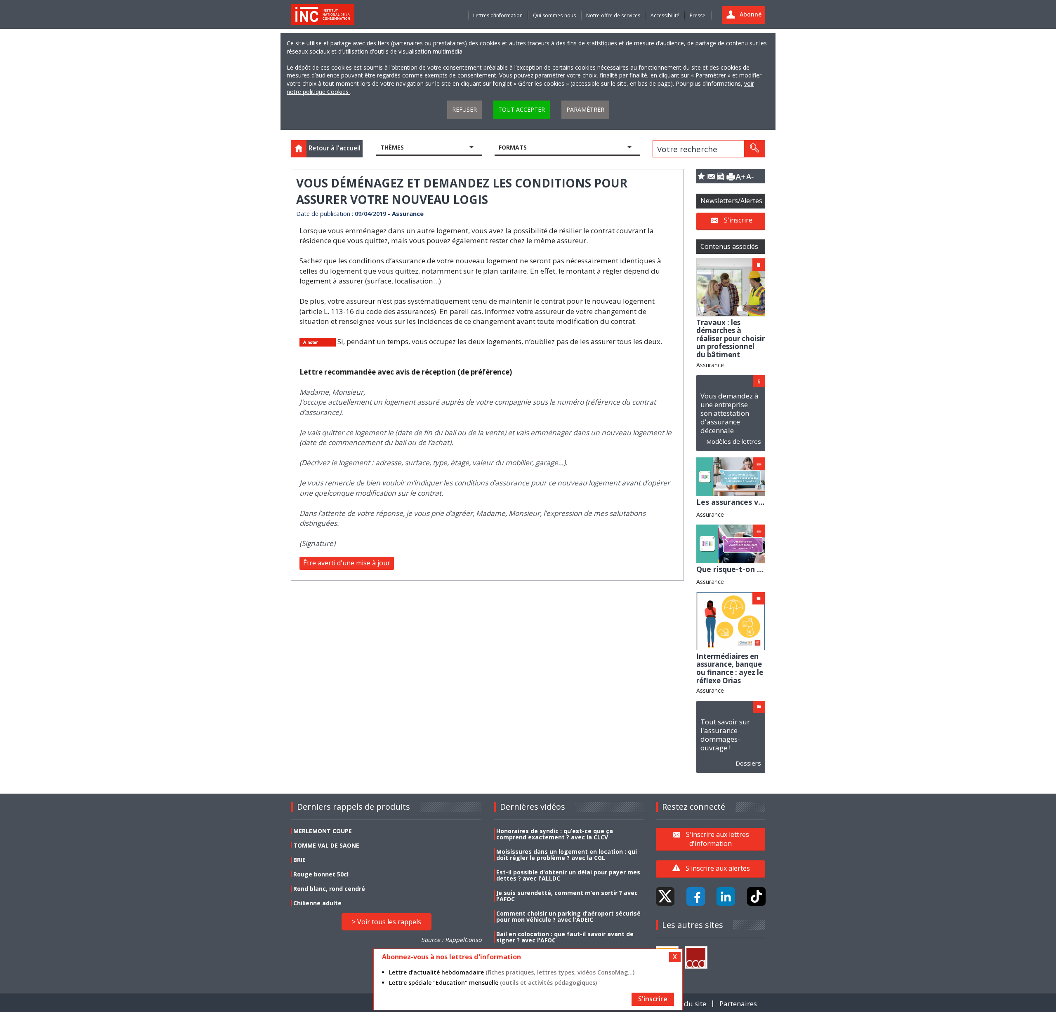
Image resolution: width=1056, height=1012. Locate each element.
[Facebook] (695, 896)
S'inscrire (738, 220)
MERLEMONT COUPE (322, 831)
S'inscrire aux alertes (718, 868)
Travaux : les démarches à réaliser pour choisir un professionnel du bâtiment (730, 338)
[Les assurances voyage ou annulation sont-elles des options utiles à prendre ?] (730, 476)
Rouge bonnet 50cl (321, 874)
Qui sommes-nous (554, 15)
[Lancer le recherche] (754, 149)
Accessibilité (665, 15)
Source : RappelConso (451, 940)
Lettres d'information (498, 15)
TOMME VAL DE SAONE (326, 845)
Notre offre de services (613, 15)
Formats (513, 147)
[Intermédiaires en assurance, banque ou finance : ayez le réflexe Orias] (730, 620)
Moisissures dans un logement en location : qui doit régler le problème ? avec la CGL (566, 855)
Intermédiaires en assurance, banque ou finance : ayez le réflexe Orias (729, 668)
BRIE (299, 860)
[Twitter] (665, 896)
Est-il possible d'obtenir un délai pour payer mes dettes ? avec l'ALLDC (568, 875)
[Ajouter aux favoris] (701, 176)
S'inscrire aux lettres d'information (717, 838)
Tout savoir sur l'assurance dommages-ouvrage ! (725, 734)
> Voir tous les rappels (386, 921)
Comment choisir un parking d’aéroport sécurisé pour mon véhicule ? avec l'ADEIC (568, 916)
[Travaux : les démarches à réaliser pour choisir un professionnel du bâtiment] (730, 286)
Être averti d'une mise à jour (346, 562)
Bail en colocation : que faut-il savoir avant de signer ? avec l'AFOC (565, 937)
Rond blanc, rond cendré (329, 889)
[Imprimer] (730, 176)
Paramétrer (585, 109)
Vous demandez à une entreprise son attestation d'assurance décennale (729, 413)
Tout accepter (521, 109)
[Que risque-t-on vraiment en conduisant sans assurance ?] (730, 543)
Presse (697, 15)
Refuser (464, 109)
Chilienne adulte (317, 903)
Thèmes (392, 147)
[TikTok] (756, 896)
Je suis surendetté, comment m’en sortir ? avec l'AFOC (567, 896)
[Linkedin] (726, 896)
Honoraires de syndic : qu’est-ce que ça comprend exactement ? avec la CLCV (554, 834)
